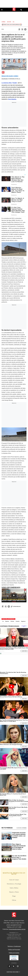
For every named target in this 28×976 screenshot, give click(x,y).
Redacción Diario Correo (10, 76)
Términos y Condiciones (14, 946)
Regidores (23, 621)
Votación (18, 621)
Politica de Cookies (14, 953)
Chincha (12, 621)
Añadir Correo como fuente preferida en (12, 24)
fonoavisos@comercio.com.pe (17, 929)
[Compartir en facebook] (19, 29)
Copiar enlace (17, 606)
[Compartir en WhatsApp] (25, 29)
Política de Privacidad (14, 949)
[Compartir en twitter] (22, 29)
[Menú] (2, 9)
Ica (3, 29)
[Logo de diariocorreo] (14, 9)
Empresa (7, 621)
